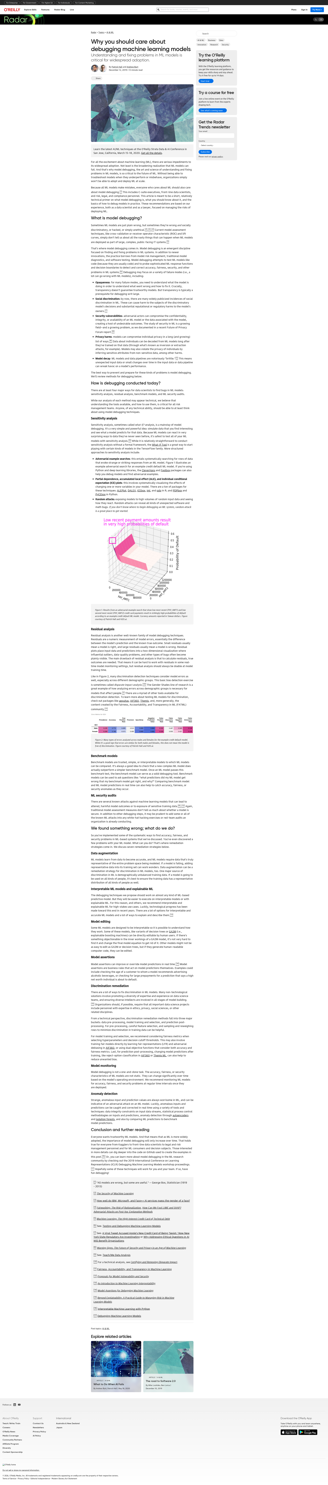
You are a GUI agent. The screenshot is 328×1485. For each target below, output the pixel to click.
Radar (93, 32)
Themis (144, 700)
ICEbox (141, 490)
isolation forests (105, 1119)
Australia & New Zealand (68, 1423)
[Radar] (24, 19)
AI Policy (37, 1435)
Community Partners (12, 1439)
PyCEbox (100, 494)
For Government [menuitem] (29, 3)
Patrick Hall (117, 66)
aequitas (124, 700)
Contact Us (38, 1423)
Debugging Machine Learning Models (119, 1315)
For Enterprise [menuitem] (12, 3)
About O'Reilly (11, 1418)
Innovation (202, 44)
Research (214, 44)
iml (148, 490)
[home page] (12, 9)
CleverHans (148, 470)
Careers (6, 1427)
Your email (203, 131)
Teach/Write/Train (11, 1423)
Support (37, 1418)
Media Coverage (11, 1435)
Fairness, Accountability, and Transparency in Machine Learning (134, 1269)
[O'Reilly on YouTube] (19, 1404)
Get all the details (151, 153)
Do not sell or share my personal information (21, 1470)
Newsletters (38, 1427)
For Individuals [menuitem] (64, 3)
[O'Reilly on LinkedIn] (14, 1404)
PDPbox (177, 490)
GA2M (172, 931)
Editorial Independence (40, 1478)
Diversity (7, 1448)
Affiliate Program (11, 1444)
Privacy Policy (39, 1431)
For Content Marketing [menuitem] (84, 3)
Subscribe (205, 152)
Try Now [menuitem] (316, 9)
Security (225, 44)
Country (202, 140)
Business (211, 40)
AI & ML (201, 40)
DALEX (132, 490)
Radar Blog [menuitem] (59, 9)
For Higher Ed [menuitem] (47, 3)
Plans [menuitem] (293, 9)
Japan (59, 1427)
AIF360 (134, 700)
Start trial (205, 81)
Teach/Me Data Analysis (116, 1255)
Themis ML (159, 1055)
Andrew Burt (132, 66)
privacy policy (217, 156)
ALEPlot (121, 490)
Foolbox (165, 470)
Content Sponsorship (13, 1452)
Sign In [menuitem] (304, 9)
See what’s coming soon (212, 110)
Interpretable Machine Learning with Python (124, 1308)
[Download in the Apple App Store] (289, 1434)
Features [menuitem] (45, 9)
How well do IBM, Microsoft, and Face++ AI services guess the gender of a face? (143, 1200)
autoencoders (180, 1115)
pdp (159, 490)
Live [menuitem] (72, 9)
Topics (101, 32)
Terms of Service (9, 1478)
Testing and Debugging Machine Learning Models (132, 1226)
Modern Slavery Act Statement (64, 1478)
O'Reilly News (9, 1431)
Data (221, 40)
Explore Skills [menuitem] (30, 9)
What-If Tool (159, 444)
